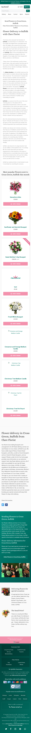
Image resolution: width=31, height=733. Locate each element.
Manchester (23, 695)
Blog (9, 662)
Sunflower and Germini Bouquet (15, 227)
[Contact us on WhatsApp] (25, 729)
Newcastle (25, 698)
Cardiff (3, 698)
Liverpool (15, 698)
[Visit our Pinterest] (20, 729)
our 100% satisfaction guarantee (18, 675)
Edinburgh (4, 695)
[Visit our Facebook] (10, 729)
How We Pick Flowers (21, 649)
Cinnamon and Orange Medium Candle (15, 348)
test (15, 287)
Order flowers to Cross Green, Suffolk (14, 557)
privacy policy (9, 723)
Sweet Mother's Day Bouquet (15, 257)
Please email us (16, 707)
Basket (21, 7)
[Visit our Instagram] (15, 729)
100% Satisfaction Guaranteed (16, 639)
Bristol (20, 698)
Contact (15, 14)
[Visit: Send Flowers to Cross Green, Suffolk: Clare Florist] (6, 504)
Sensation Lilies (15, 197)
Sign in (21, 14)
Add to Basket (16, 204)
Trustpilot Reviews (21, 662)
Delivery (4, 14)
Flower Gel (21, 651)
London (10, 695)
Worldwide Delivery (8, 653)
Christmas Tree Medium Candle (15, 379)
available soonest (15, 3)
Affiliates (21, 664)
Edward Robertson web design (15, 725)
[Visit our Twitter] (6, 729)
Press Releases (9, 664)
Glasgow (9, 698)
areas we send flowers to (18, 691)
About (9, 14)
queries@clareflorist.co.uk (17, 550)
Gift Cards (9, 651)
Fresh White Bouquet (15, 317)
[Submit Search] (28, 11)
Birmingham (16, 695)
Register (27, 14)
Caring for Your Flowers (8, 649)
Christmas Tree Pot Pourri (15, 409)
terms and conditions (19, 723)
